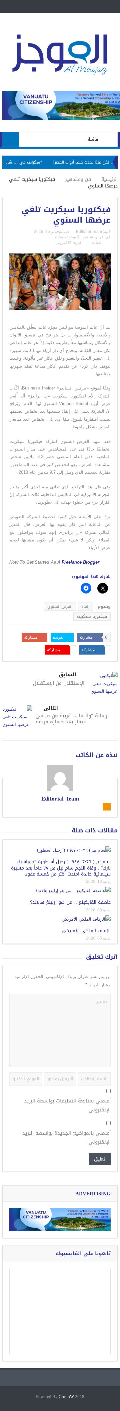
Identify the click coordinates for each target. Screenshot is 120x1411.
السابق (67, 674)
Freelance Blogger (80, 562)
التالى (51, 708)
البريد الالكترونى (68, 242)
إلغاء (85, 606)
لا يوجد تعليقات (67, 237)
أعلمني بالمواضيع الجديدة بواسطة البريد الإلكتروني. (66, 1138)
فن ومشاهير (93, 237)
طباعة (96, 242)
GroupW (66, 1397)
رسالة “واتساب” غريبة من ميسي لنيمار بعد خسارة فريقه (71, 718)
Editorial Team (89, 231)
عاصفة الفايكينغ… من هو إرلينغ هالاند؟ (70, 902)
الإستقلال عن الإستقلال (58, 683)
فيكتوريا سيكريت (92, 616)
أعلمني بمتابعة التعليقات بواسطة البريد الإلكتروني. (67, 1105)
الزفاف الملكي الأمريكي (86, 930)
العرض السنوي (59, 606)
